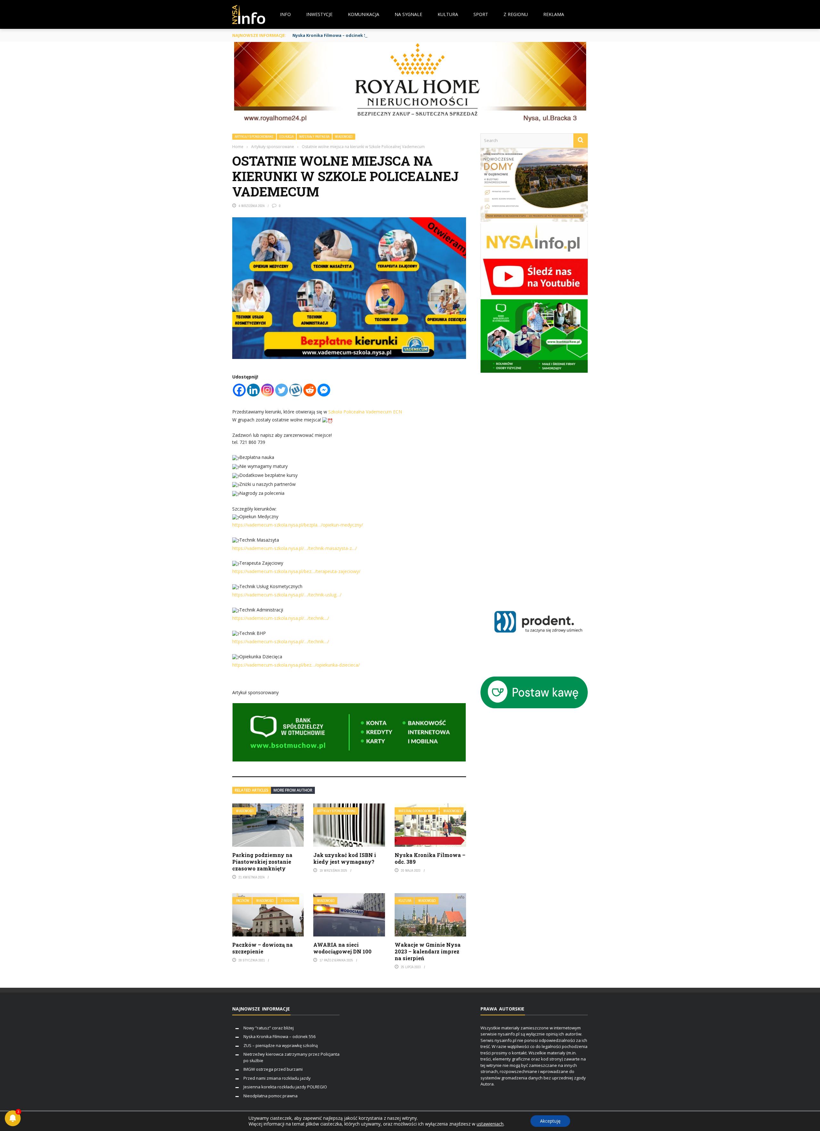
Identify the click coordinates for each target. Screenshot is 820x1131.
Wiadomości (344, 137)
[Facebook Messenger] (323, 390)
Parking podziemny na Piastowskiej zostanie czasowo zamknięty (262, 862)
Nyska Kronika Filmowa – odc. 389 (430, 858)
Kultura (448, 14)
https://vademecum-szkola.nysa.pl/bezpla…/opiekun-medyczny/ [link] (297, 525)
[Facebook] (239, 390)
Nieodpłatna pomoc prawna (270, 1096)
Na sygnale (408, 14)
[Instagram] (267, 390)
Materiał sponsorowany (417, 811)
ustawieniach (490, 1124)
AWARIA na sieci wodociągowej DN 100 (342, 948)
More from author (293, 790)
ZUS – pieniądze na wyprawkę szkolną (280, 1045)
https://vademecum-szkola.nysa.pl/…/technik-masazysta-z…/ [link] (294, 548)
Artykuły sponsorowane (254, 137)
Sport (480, 14)
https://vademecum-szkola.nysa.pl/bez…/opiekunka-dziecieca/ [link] (296, 665)
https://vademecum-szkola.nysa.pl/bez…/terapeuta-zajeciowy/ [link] (296, 571)
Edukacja (286, 137)
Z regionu (516, 14)
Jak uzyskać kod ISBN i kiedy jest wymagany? (344, 858)
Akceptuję (550, 1121)
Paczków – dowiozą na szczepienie (262, 948)
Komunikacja (363, 14)
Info (285, 14)
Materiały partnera (314, 137)
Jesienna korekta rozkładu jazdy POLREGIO (285, 1087)
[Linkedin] (253, 390)
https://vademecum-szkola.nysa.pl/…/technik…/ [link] (280, 618)
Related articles (251, 790)
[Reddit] (309, 390)
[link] (365, 412)
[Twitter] (281, 390)
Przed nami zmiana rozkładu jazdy (277, 1078)
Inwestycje (319, 14)
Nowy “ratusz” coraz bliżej (268, 1028)
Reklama (553, 14)
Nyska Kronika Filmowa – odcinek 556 (331, 35)
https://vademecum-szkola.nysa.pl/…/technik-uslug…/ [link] (286, 595)
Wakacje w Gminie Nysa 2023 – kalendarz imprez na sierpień (428, 951)
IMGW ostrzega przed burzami (273, 1069)
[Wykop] (295, 390)
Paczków (242, 901)
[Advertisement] (543, 486)
